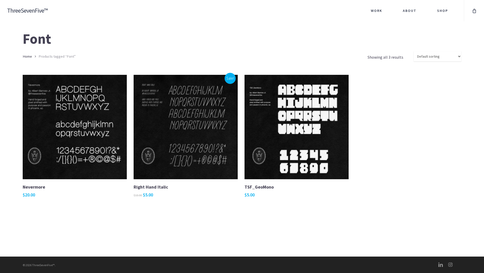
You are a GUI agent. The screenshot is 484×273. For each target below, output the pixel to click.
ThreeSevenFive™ (27, 11)
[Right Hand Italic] (186, 127)
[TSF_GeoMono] (297, 127)
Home (27, 56)
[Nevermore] (75, 127)
